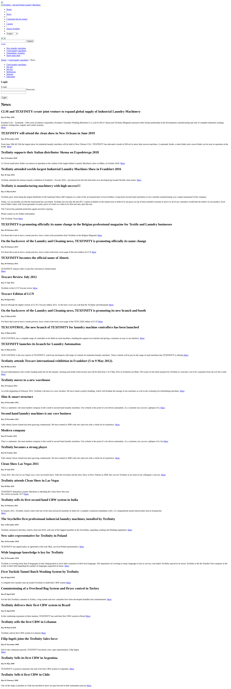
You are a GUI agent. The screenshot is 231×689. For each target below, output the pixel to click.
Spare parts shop (13, 55)
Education (10, 76)
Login (3, 44)
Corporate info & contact (16, 19)
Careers (9, 24)
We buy (9, 69)
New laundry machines (16, 48)
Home (9, 9)
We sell (9, 67)
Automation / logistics (15, 53)
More (3, 127)
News (8, 14)
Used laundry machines (16, 51)
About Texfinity (13, 29)
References (11, 72)
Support (9, 74)
